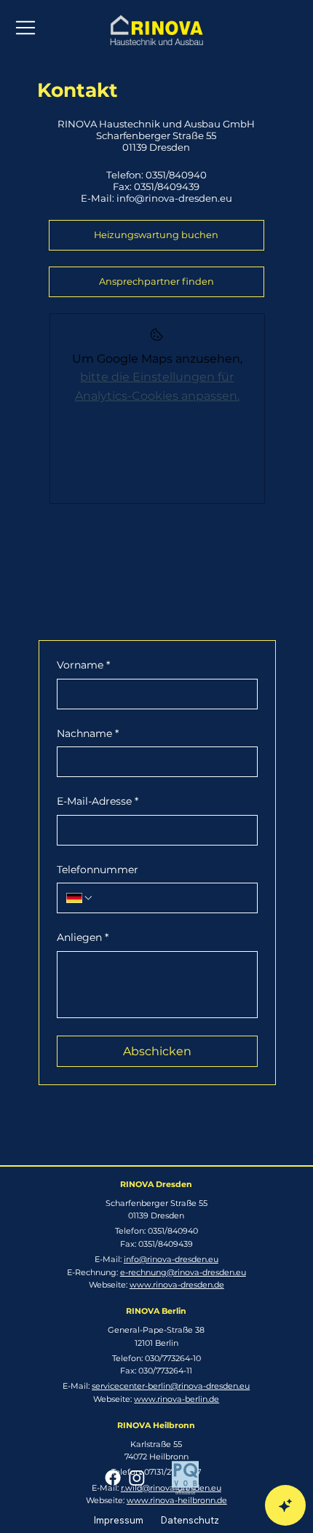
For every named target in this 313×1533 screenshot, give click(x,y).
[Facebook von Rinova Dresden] (113, 1477)
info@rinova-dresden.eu (174, 198)
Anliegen (82, 937)
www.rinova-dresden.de (177, 1285)
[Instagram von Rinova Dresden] (137, 1477)
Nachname (88, 733)
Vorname (83, 664)
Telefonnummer (97, 869)
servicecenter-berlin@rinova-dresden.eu (171, 1386)
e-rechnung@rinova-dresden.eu (183, 1272)
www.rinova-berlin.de (176, 1399)
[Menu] (26, 27)
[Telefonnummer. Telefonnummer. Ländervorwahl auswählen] (80, 898)
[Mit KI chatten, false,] (285, 1505)
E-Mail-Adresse (97, 801)
